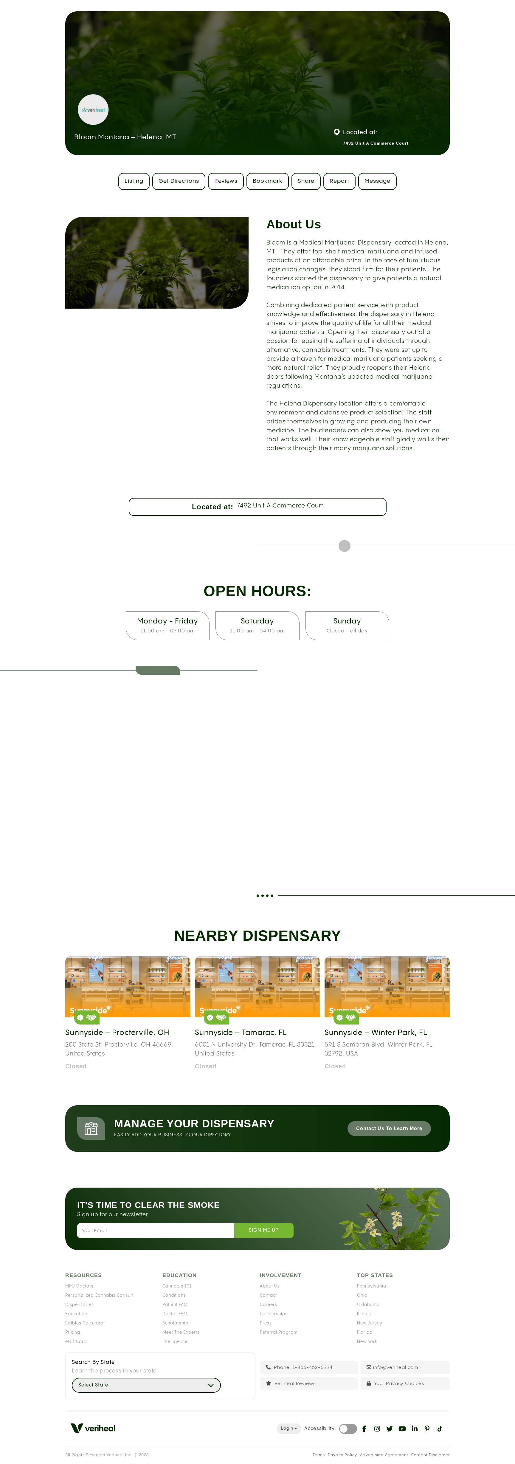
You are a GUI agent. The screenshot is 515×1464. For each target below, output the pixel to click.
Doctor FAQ (174, 1314)
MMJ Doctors (79, 1286)
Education (76, 1314)
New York (367, 1341)
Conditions (174, 1295)
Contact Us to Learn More (389, 1128)
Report (339, 181)
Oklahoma (368, 1304)
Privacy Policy (342, 1455)
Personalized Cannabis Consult (99, 1295)
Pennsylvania (371, 1286)
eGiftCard (76, 1341)
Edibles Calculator (85, 1323)
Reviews (226, 181)
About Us (270, 1286)
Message (377, 181)
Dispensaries (79, 1304)
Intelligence (174, 1341)
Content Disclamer (430, 1455)
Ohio (362, 1295)
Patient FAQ (174, 1304)
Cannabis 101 (177, 1286)
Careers (268, 1304)
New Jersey (369, 1323)
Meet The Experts (181, 1332)
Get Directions (179, 181)
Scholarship (175, 1323)
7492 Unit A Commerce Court (280, 506)
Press (266, 1323)
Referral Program (278, 1332)
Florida (365, 1332)
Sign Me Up (264, 1230)
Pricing (72, 1332)
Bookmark (268, 181)
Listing (134, 181)
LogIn (287, 1428)
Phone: (302, 1367)
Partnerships (274, 1314)
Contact (268, 1295)
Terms (319, 1455)
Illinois (364, 1314)
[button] (146, 1385)
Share (306, 181)
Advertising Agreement (384, 1455)
